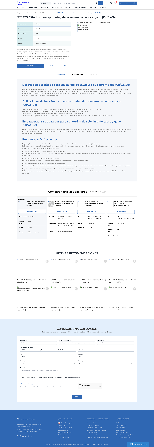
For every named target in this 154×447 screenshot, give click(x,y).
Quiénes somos (120, 423)
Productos (30, 13)
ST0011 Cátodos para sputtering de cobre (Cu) (122, 308)
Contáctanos (61, 425)
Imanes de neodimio (93, 435)
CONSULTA (30, 66)
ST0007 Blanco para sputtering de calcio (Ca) (31, 308)
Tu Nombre (23, 340)
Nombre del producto (26, 347)
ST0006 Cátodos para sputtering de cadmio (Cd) (122, 281)
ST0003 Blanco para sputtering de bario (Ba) (64, 281)
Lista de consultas (63, 430)
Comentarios (24, 368)
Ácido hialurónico (92, 432)
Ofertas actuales (121, 425)
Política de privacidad (64, 435)
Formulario (38, 13)
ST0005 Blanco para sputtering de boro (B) (93, 281)
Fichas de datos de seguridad (124, 435)
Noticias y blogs (120, 428)
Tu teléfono (101, 340)
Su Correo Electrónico (65, 340)
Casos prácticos (120, 430)
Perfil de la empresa (122, 432)
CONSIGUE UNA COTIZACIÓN (128, 3)
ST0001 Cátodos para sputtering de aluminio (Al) (32, 281)
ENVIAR (77, 396)
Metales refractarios (93, 423)
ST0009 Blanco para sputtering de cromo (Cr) (64, 308)
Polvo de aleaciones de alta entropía (97, 437)
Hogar (19, 13)
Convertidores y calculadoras (69, 423)
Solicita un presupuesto (65, 428)
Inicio (24, 13)
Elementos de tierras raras (94, 428)
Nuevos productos (63, 437)
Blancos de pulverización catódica (96, 430)
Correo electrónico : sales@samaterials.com (29, 424)
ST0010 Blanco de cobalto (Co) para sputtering (93, 308)
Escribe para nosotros (125, 437)
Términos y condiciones (65, 432)
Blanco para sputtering (49, 13)
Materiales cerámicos (93, 425)
